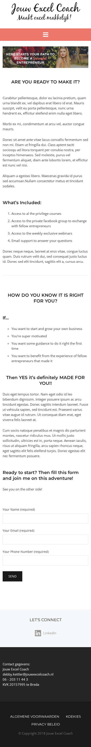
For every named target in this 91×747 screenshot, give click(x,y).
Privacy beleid (45, 724)
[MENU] (45, 34)
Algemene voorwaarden (34, 716)
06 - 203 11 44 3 (15, 679)
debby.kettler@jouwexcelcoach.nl (28, 674)
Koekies (73, 716)
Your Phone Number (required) (26, 552)
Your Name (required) (19, 510)
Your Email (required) (18, 531)
